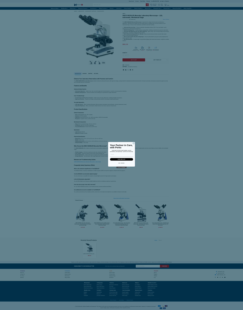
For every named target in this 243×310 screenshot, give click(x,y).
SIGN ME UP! (121, 159)
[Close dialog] (133, 143)
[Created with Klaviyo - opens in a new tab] (121, 167)
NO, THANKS (122, 163)
